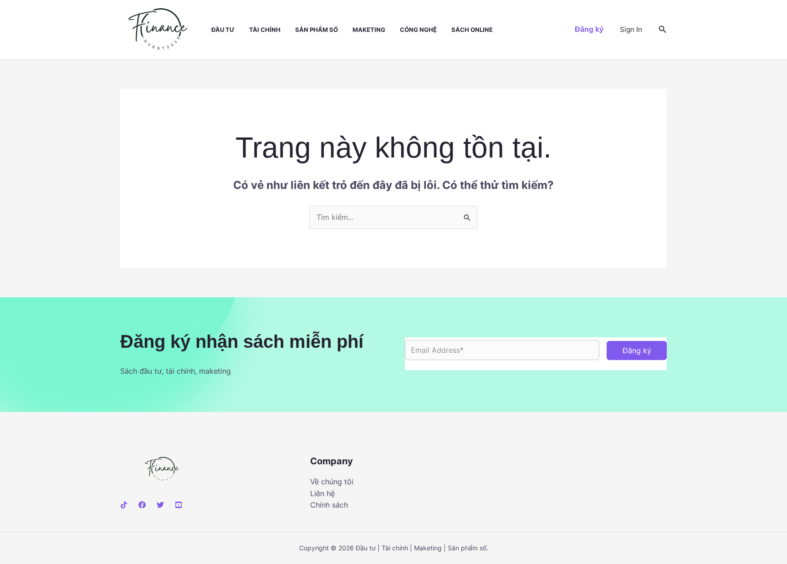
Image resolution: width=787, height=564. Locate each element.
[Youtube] (178, 504)
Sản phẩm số (316, 29)
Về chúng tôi (331, 481)
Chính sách (329, 504)
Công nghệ (418, 29)
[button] (589, 29)
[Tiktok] (124, 504)
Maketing (369, 29)
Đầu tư (223, 29)
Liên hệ (322, 493)
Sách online (472, 29)
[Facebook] (142, 504)
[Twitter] (160, 504)
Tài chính (265, 29)
